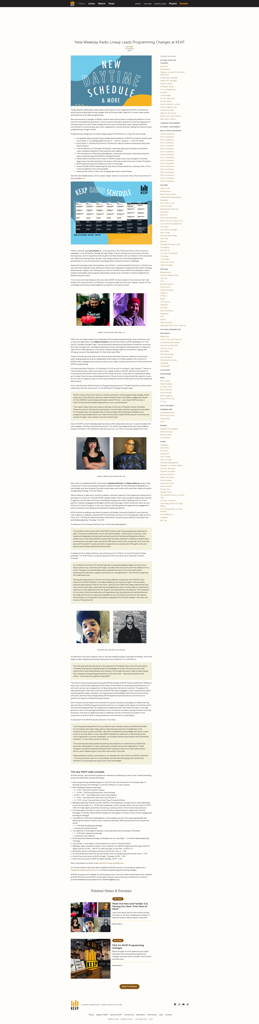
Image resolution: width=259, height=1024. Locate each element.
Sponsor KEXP (116, 1015)
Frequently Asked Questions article (85, 870)
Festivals (164, 269)
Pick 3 (162, 421)
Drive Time (164, 448)
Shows (163, 442)
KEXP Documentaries (168, 218)
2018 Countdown (167, 160)
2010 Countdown (167, 137)
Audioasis (164, 445)
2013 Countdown (167, 146)
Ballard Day (164, 336)
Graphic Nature (166, 83)
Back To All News (129, 986)
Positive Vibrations (167, 468)
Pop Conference (166, 311)
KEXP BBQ (164, 351)
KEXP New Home (167, 415)
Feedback (164, 200)
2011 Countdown (167, 140)
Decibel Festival (166, 284)
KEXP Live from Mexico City (171, 221)
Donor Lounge (160, 4)
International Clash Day (169, 209)
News (162, 378)
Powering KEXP (166, 409)
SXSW (162, 319)
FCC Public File (141, 1019)
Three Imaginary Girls (168, 107)
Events (138, 4)
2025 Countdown (167, 181)
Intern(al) (163, 92)
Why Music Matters (168, 119)
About (91, 1015)
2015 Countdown (167, 152)
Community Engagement (170, 123)
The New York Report (169, 253)
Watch (101, 3)
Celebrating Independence (170, 197)
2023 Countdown (167, 175)
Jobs (161, 1015)
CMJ (162, 281)
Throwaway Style (167, 110)
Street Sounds (166, 486)
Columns (164, 63)
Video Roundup (166, 265)
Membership (165, 418)
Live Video (164, 227)
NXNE (162, 299)
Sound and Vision (167, 483)
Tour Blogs (164, 256)
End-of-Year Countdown (170, 131)
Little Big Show (166, 357)
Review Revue (166, 101)
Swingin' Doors (166, 492)
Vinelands (164, 517)
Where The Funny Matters (170, 116)
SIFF (162, 316)
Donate (184, 3)
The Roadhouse (166, 514)
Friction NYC (165, 287)
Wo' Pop (163, 520)
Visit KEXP (148, 4)
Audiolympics (165, 191)
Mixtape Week (165, 374)
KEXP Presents (166, 393)
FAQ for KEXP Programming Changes (128, 946)
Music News (165, 381)
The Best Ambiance (168, 500)
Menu (81, 3)
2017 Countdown (167, 157)
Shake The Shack (167, 477)
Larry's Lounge (165, 460)
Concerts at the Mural (169, 345)
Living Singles (165, 95)
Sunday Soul (165, 489)
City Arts (163, 278)
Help (151, 1019)
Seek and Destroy (167, 474)
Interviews (164, 212)
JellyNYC (164, 293)
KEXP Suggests (166, 396)
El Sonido (164, 451)
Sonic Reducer (166, 480)
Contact (168, 1015)
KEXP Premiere (166, 390)
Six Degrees (165, 247)
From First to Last (167, 203)
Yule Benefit (165, 366)
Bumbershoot (165, 272)
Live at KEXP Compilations (171, 224)
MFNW (163, 296)
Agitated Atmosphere (169, 429)
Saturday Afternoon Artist (170, 244)
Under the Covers (167, 262)
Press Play (164, 238)
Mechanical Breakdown (169, 462)
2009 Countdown (167, 134)
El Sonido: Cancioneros (170, 127)
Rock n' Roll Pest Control (170, 104)
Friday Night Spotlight (169, 78)
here (83, 178)
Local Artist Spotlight (168, 230)
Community (129, 1015)
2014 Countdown (167, 148)
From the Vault (166, 206)
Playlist (173, 3)
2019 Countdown (167, 163)
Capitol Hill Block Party (169, 275)
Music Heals (165, 233)
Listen (91, 3)
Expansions (164, 454)
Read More (117, 924)
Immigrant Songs (167, 86)
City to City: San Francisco (171, 339)
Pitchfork (163, 308)
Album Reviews (166, 432)
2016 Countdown (167, 154)
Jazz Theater (165, 457)
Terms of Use (113, 1019)
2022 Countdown (167, 172)
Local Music (165, 370)
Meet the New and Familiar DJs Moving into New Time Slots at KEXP (130, 906)
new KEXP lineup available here (111, 863)
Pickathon (164, 305)
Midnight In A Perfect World (171, 465)
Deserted (164, 66)
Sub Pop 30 (165, 250)
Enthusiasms (165, 69)
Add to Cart (165, 188)
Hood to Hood (166, 348)
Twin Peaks (164, 259)
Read (111, 3)
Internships (152, 1015)
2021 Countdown (167, 169)
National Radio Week (168, 235)
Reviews (163, 425)
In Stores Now (166, 387)
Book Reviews (166, 435)
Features (129, 47)
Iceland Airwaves (167, 290)
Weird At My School (168, 113)
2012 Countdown (167, 143)
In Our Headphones (168, 89)
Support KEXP (102, 1015)
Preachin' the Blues (167, 471)
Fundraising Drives (167, 412)
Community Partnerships (170, 342)
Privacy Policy (127, 1019)
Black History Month (168, 194)
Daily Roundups (166, 384)
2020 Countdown (167, 166)
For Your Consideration (170, 329)
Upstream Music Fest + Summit (173, 325)
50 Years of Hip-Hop (168, 60)
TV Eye (163, 401)
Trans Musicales (166, 322)
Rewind (163, 241)
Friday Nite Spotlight (168, 81)
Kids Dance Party (167, 354)
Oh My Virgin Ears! (167, 98)
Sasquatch (164, 313)
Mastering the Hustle (168, 360)
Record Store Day (167, 399)
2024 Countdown (167, 178)
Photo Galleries (167, 406)
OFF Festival (165, 302)
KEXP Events (165, 333)
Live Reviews (165, 437)
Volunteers (140, 1015)
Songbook (164, 363)
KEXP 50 (163, 215)
